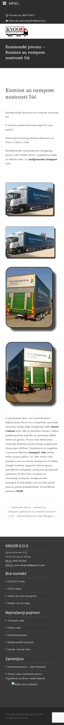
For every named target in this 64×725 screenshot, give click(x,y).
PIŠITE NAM (14, 588)
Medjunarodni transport (21, 642)
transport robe (37, 452)
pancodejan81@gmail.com (29, 565)
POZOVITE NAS (16, 581)
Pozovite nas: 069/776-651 (21, 15)
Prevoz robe (14, 627)
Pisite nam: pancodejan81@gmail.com (27, 20)
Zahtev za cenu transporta (22, 596)
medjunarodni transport (43, 159)
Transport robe (16, 620)
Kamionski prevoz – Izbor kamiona (27, 666)
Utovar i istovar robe (19, 649)
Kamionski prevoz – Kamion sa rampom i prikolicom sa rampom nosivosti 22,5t (31, 511)
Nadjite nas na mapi (19, 603)
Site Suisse (23, 717)
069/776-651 (19, 560)
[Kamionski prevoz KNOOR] (14, 30)
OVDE (19, 491)
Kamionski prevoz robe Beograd (36, 516)
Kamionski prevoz (17, 635)
